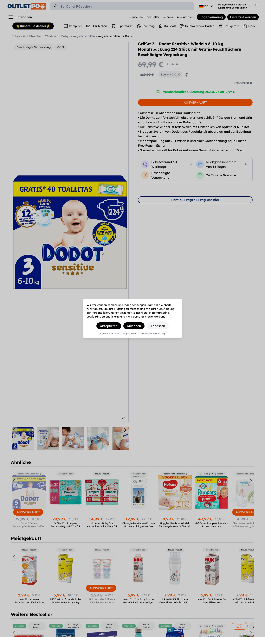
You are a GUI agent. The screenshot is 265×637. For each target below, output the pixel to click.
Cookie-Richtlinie (109, 333)
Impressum (129, 333)
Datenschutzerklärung (152, 333)
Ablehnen (134, 326)
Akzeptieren (109, 326)
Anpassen (157, 326)
